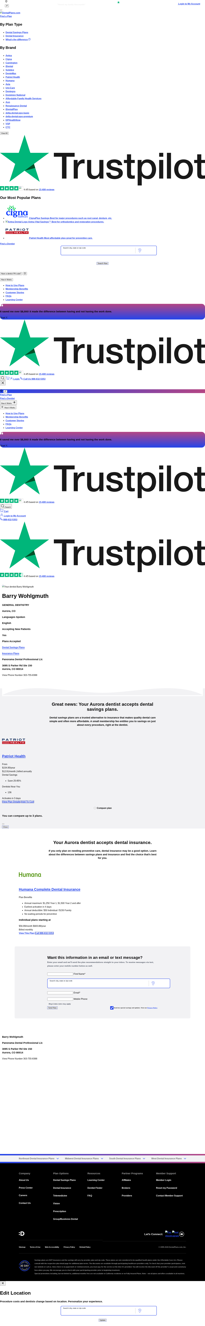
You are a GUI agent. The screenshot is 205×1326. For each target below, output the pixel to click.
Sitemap (22, 1247)
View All (4, 133)
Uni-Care (10, 88)
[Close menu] (3, 383)
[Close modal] (3, 1283)
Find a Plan (6, 16)
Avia (8, 84)
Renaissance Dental (16, 106)
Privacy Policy (152, 1008)
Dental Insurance (15, 36)
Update (102, 1320)
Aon (8, 102)
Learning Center (14, 300)
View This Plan (26, 933)
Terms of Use (35, 1247)
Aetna (9, 55)
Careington (11, 63)
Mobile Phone (80, 999)
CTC (8, 127)
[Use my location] (139, 250)
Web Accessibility (52, 1247)
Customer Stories (15, 292)
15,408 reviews (46, 189)
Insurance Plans (10, 653)
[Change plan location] (7, 5)
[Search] (3, 378)
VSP (8, 124)
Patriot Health (13, 77)
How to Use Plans (15, 285)
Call (44, 933)
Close (5, 827)
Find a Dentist (7, 244)
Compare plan (104, 808)
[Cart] (8, 379)
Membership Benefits (17, 289)
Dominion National (15, 95)
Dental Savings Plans (17, 32)
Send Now (52, 1008)
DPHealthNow (13, 120)
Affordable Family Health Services (23, 98)
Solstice (10, 70)
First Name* (79, 974)
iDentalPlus (12, 109)
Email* (77, 992)
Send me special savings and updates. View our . (136, 1008)
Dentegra (10, 91)
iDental (9, 66)
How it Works (6, 280)
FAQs (8, 296)
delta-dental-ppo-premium (19, 116)
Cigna (9, 59)
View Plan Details (11, 802)
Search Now (102, 263)
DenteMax (11, 73)
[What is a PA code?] (25, 273)
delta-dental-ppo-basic (17, 113)
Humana (10, 80)
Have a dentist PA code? (11, 274)
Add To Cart (27, 802)
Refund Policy (85, 1247)
